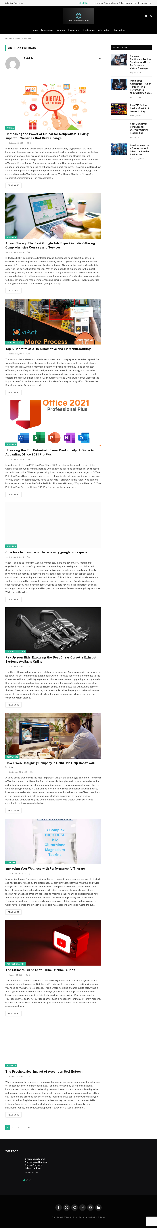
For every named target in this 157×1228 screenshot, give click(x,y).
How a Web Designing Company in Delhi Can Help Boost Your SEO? (50, 765)
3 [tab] (30, 1180)
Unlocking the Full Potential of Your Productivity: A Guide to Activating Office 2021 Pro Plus (49, 452)
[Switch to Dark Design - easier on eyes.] (150, 16)
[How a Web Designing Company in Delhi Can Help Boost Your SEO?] (53, 735)
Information (104, 30)
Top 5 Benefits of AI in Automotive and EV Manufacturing (48, 349)
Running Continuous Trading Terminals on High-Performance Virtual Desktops (140, 62)
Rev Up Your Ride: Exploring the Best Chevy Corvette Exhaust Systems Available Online (50, 659)
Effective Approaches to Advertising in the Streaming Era (122, 3)
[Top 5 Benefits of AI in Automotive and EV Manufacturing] (53, 321)
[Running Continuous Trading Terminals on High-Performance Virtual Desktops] (119, 59)
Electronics (89, 30)
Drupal (10, 128)
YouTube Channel (15, 964)
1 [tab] (24, 1180)
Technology (47, 30)
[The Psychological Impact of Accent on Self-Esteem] (53, 1044)
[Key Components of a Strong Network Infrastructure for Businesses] (119, 149)
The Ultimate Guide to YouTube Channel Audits (40, 970)
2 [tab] (27, 1180)
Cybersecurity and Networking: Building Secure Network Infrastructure (36, 1163)
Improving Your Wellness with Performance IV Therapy (45, 868)
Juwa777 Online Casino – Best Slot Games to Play (139, 108)
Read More (13, 185)
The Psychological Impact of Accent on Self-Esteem (43, 1071)
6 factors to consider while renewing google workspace (46, 552)
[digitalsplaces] (78, 16)
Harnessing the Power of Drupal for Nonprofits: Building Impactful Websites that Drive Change (47, 136)
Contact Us (119, 30)
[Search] (146, 16)
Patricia (28, 58)
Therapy (11, 862)
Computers (74, 30)
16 (29, 1127)
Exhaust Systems (16, 651)
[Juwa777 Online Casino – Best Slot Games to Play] (119, 109)
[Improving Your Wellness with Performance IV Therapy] (53, 841)
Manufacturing (14, 343)
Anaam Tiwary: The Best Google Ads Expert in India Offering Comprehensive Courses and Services (50, 245)
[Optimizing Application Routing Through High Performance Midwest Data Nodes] (119, 84)
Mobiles (60, 30)
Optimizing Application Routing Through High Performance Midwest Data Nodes (141, 87)
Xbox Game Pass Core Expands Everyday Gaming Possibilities (139, 128)
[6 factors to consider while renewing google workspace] (53, 525)
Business (11, 237)
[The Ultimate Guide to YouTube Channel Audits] (53, 943)
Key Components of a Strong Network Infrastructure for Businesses (140, 150)
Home (35, 30)
